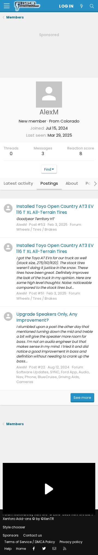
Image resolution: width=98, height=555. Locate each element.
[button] (6, 6)
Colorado (69, 121)
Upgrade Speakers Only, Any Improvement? (46, 317)
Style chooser (14, 527)
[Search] (92, 6)
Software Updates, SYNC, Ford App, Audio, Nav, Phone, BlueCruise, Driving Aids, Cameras (53, 376)
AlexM (21, 224)
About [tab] (72, 183)
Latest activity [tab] (18, 183)
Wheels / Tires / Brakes (36, 229)
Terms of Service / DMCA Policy (29, 542)
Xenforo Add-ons (28, 518)
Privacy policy (71, 542)
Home (21, 548)
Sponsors (11, 535)
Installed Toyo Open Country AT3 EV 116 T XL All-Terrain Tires (55, 209)
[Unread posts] (81, 6)
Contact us (32, 535)
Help (7, 548)
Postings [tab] (49, 183)
